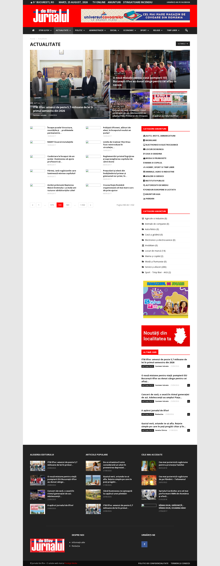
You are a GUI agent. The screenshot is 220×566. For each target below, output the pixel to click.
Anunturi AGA (152, 194)
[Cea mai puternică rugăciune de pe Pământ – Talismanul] (148, 480)
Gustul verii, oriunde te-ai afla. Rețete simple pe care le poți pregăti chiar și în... (163, 425)
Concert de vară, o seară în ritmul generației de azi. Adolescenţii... (60, 494)
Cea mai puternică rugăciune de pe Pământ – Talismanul (173, 478)
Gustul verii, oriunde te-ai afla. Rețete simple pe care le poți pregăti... (117, 479)
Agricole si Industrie (154, 218)
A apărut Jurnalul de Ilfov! (155, 410)
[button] (186, 30)
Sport (143, 30)
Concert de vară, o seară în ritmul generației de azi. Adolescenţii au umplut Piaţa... (165, 396)
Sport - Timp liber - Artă (156, 272)
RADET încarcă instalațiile (60, 142)
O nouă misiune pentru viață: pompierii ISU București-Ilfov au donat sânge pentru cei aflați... (164, 378)
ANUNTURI (114, 2)
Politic (78, 30)
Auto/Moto (150, 229)
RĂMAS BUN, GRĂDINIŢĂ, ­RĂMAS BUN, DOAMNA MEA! (172, 506)
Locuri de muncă (153, 250)
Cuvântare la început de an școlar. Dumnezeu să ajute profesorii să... (61, 159)
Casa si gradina (153, 153)
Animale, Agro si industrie (159, 171)
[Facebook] (144, 544)
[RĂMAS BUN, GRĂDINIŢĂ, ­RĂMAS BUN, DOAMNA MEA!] (148, 509)
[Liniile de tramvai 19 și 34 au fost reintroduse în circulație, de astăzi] (93, 146)
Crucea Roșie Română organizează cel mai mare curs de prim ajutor (118, 188)
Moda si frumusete (155, 158)
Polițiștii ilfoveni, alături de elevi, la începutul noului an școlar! (117, 130)
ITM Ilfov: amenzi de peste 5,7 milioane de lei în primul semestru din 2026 (164, 361)
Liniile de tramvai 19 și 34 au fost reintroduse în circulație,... (116, 145)
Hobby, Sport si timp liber (160, 167)
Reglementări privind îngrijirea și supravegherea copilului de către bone (118, 159)
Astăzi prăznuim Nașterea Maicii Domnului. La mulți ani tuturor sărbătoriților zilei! (61, 188)
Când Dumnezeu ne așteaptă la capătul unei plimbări (117, 492)
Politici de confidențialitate (153, 563)
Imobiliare (151, 140)
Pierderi (149, 198)
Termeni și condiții (180, 563)
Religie (156, 30)
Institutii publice (154, 180)
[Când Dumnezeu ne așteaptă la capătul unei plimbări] (93, 495)
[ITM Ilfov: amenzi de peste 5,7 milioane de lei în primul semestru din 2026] (70, 84)
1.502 (82, 205)
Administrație (96, 30)
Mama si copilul (153, 162)
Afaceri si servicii (154, 176)
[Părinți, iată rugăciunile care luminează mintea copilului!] (37, 174)
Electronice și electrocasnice (158, 240)
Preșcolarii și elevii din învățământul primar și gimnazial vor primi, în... (115, 173)
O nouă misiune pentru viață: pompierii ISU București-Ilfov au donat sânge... (62, 479)
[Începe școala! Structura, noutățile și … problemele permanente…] (37, 131)
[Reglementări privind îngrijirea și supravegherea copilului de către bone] (93, 160)
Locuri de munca (154, 149)
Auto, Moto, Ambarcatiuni (160, 135)
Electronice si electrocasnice (161, 144)
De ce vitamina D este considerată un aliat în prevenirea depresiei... (114, 465)
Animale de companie (155, 223)
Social (113, 30)
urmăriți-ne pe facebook (178, 2)
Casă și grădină (152, 234)
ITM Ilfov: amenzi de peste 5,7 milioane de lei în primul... (62, 463)
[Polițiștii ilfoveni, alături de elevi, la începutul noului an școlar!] (93, 131)
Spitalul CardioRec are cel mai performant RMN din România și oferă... (174, 494)
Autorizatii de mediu (156, 185)
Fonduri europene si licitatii (160, 189)
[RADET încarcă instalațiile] (37, 146)
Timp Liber (172, 30)
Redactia (159, 414)
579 (52, 205)
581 (67, 205)
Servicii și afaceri (153, 266)
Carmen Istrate (39, 115)
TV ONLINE (98, 2)
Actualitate (62, 30)
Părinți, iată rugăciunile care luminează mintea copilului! (61, 172)
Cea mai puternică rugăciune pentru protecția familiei (173, 463)
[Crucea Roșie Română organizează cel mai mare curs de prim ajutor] (93, 189)
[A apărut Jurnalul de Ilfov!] (170, 104)
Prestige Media (71, 563)
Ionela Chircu (161, 430)
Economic (128, 30)
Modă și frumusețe (154, 261)
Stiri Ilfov (44, 30)
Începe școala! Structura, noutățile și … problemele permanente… (60, 130)
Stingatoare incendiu (138, 2)
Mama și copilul (152, 256)
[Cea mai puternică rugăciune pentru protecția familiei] (148, 466)
